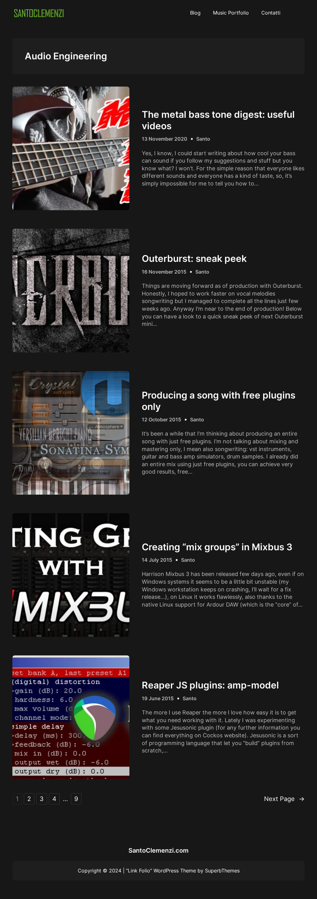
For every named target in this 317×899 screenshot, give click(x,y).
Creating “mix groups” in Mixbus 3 (217, 546)
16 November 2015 (164, 272)
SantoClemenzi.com (158, 850)
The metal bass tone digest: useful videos (218, 120)
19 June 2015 (158, 698)
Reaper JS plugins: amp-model (210, 685)
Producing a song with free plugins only (218, 401)
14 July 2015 (157, 560)
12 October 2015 (161, 419)
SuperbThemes (222, 870)
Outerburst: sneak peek (194, 258)
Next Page (284, 799)
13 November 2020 (164, 139)
